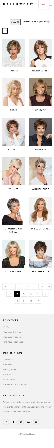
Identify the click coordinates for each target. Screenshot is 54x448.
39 (23, 293)
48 (31, 300)
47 (23, 300)
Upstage (40, 110)
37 (9, 293)
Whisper (40, 149)
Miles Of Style (40, 228)
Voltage (13, 149)
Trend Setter (40, 70)
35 (41, 286)
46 (16, 300)
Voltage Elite (41, 271)
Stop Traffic (13, 271)
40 (31, 293)
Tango (13, 70)
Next (38, 301)
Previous (5, 287)
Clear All (15, 22)
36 (48, 286)
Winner (13, 189)
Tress (13, 110)
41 (38, 293)
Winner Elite (40, 189)
